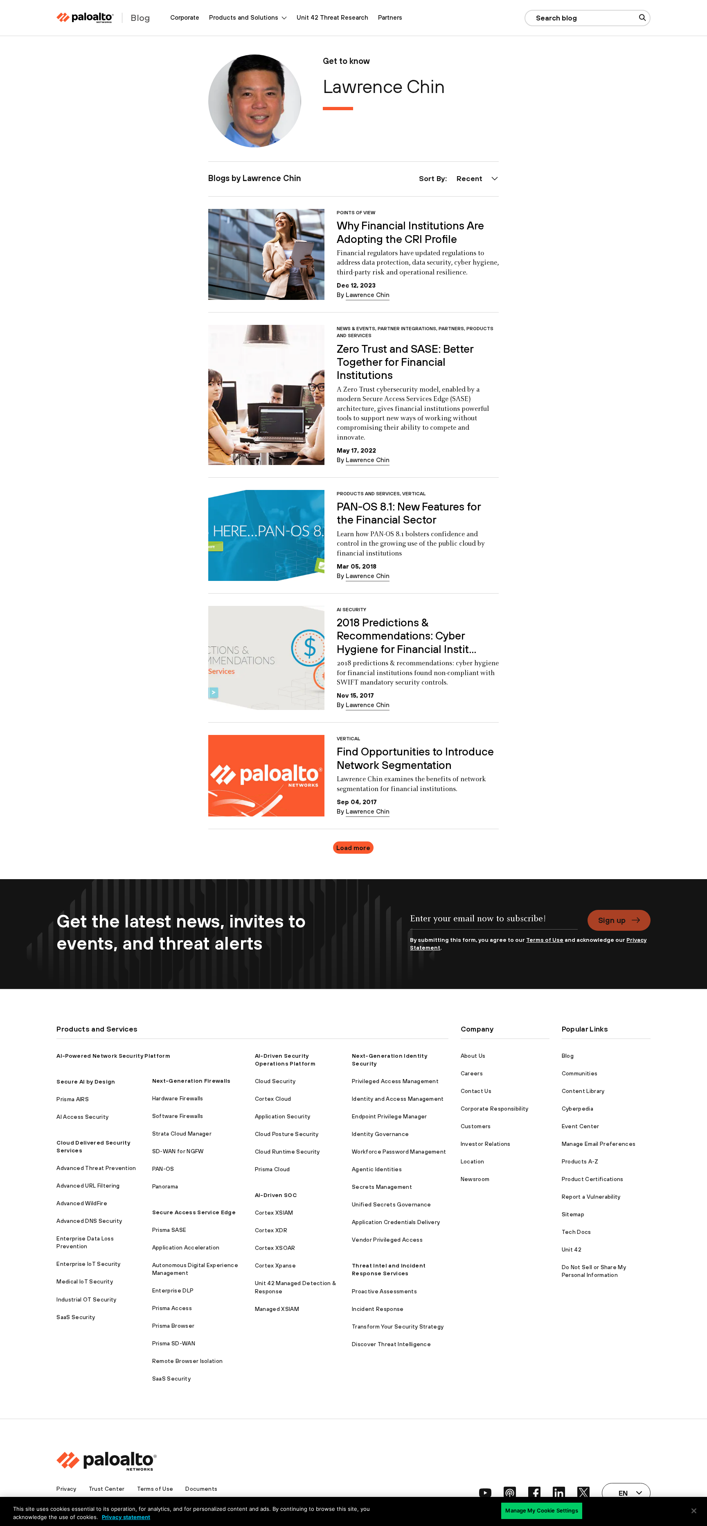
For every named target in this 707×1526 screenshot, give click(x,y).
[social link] (485, 1493)
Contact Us (476, 1091)
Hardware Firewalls (177, 1098)
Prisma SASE (169, 1230)
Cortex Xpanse (275, 1265)
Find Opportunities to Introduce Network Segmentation (415, 758)
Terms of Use (544, 939)
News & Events (356, 328)
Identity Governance (380, 1134)
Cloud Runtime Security (287, 1151)
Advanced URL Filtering (87, 1185)
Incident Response (377, 1309)
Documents (201, 1488)
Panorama (165, 1186)
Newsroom (475, 1179)
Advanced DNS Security (89, 1221)
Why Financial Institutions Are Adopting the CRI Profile (410, 232)
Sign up (612, 920)
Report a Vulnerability (591, 1196)
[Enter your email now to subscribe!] (493, 923)
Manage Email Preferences (599, 1144)
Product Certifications (593, 1179)
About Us (473, 1055)
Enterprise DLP (173, 1290)
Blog (568, 1055)
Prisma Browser (173, 1325)
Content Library (583, 1091)
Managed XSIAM (277, 1309)
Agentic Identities (377, 1169)
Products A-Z (580, 1161)
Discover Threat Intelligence (391, 1344)
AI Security (351, 609)
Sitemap (573, 1214)
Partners (390, 17)
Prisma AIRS (72, 1099)
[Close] (694, 1511)
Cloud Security (275, 1081)
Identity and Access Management (398, 1098)
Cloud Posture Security (287, 1134)
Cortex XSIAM (274, 1212)
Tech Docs (576, 1232)
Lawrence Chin (368, 294)
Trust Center (107, 1488)
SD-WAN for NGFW (178, 1151)
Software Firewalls (177, 1116)
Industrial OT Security (86, 1299)
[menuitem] (184, 18)
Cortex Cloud (273, 1098)
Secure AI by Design (85, 1081)
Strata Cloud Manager (182, 1133)
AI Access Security (82, 1116)
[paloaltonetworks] (85, 18)
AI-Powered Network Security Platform (113, 1055)
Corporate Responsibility (495, 1108)
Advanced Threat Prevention (96, 1168)
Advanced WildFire (81, 1203)
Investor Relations (486, 1144)
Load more (353, 847)
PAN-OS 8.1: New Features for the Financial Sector (409, 513)
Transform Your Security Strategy (398, 1326)
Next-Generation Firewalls (191, 1080)
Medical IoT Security (84, 1281)
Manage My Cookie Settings (541, 1510)
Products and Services (368, 493)
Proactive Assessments (384, 1291)
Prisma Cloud (272, 1169)
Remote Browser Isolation (187, 1361)
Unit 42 (571, 1249)
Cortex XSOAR (275, 1248)
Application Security (282, 1116)
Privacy (66, 1488)
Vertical (414, 493)
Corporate (184, 17)
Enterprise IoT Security (88, 1264)
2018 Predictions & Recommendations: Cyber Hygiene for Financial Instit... (406, 635)
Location (472, 1161)
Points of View (356, 212)
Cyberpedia (577, 1108)
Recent (469, 178)
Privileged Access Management (395, 1081)
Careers (472, 1073)
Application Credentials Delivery (396, 1222)
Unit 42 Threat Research (332, 17)
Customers (476, 1126)
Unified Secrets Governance (391, 1204)
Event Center (580, 1126)
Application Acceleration (186, 1247)
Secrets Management (382, 1187)
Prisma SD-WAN (173, 1343)
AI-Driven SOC (276, 1195)
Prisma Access (172, 1308)
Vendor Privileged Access (387, 1239)
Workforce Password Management (399, 1151)
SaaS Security (75, 1317)
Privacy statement (126, 1517)
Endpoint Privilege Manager (389, 1116)
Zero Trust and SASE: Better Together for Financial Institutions (405, 362)
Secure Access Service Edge (194, 1212)
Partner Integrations (407, 328)
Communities (580, 1073)
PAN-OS (163, 1168)
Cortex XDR (271, 1230)
